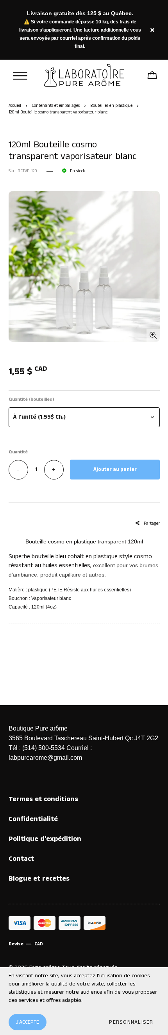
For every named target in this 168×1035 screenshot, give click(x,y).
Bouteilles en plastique (111, 106)
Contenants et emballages (56, 106)
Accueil (15, 106)
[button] (84, 417)
